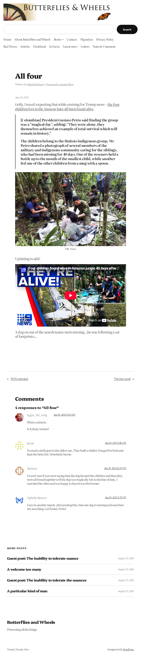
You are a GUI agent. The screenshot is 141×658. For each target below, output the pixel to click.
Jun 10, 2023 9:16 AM (115, 443)
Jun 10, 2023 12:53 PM (115, 468)
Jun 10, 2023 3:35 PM (115, 497)
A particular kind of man (27, 591)
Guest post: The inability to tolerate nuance (42, 558)
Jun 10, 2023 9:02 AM (64, 414)
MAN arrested (19, 378)
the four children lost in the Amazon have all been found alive (67, 106)
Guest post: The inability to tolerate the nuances (46, 580)
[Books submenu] (63, 39)
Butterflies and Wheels (31, 622)
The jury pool (122, 378)
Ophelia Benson (35, 84)
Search (127, 29)
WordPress (128, 649)
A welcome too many (24, 569)
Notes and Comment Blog (59, 84)
